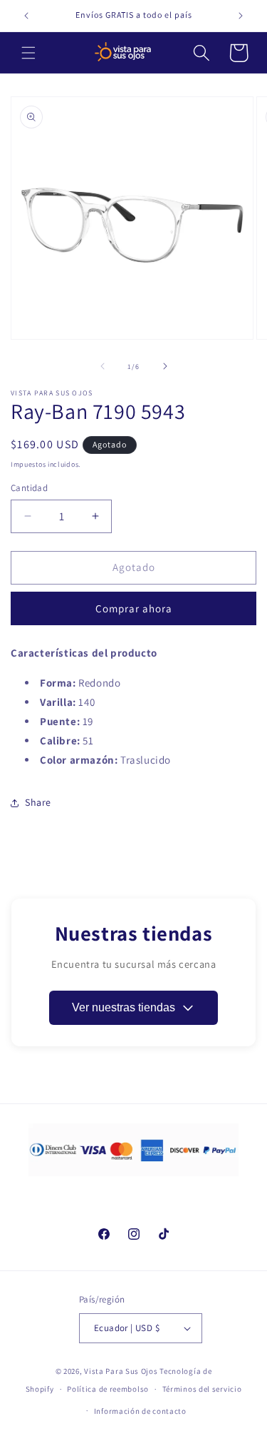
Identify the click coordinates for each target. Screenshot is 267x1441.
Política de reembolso (108, 1389)
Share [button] (38, 802)
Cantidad (29, 488)
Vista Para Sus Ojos (120, 1371)
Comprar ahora (133, 608)
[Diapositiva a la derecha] (165, 366)
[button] (28, 53)
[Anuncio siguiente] (240, 15)
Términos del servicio (202, 1389)
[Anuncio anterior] (26, 15)
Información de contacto (140, 1411)
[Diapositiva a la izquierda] (102, 366)
